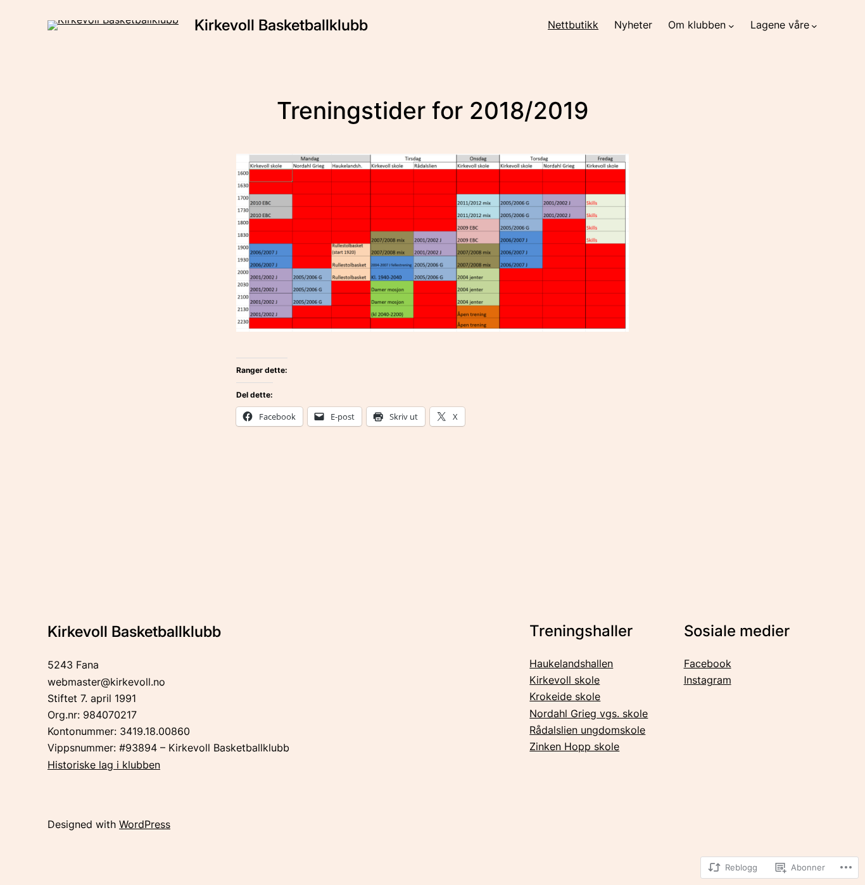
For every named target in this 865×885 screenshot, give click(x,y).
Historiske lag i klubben (103, 765)
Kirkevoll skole (564, 680)
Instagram (707, 680)
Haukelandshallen (571, 664)
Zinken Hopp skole (574, 747)
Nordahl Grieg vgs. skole (588, 714)
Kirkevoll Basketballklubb (281, 25)
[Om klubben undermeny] (731, 26)
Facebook (707, 664)
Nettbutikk (573, 25)
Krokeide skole (564, 697)
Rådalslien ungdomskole (587, 730)
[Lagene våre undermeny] (814, 26)
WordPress (144, 825)
